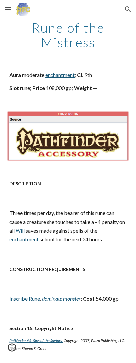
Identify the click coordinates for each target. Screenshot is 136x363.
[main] (68, 35)
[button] (8, 9)
